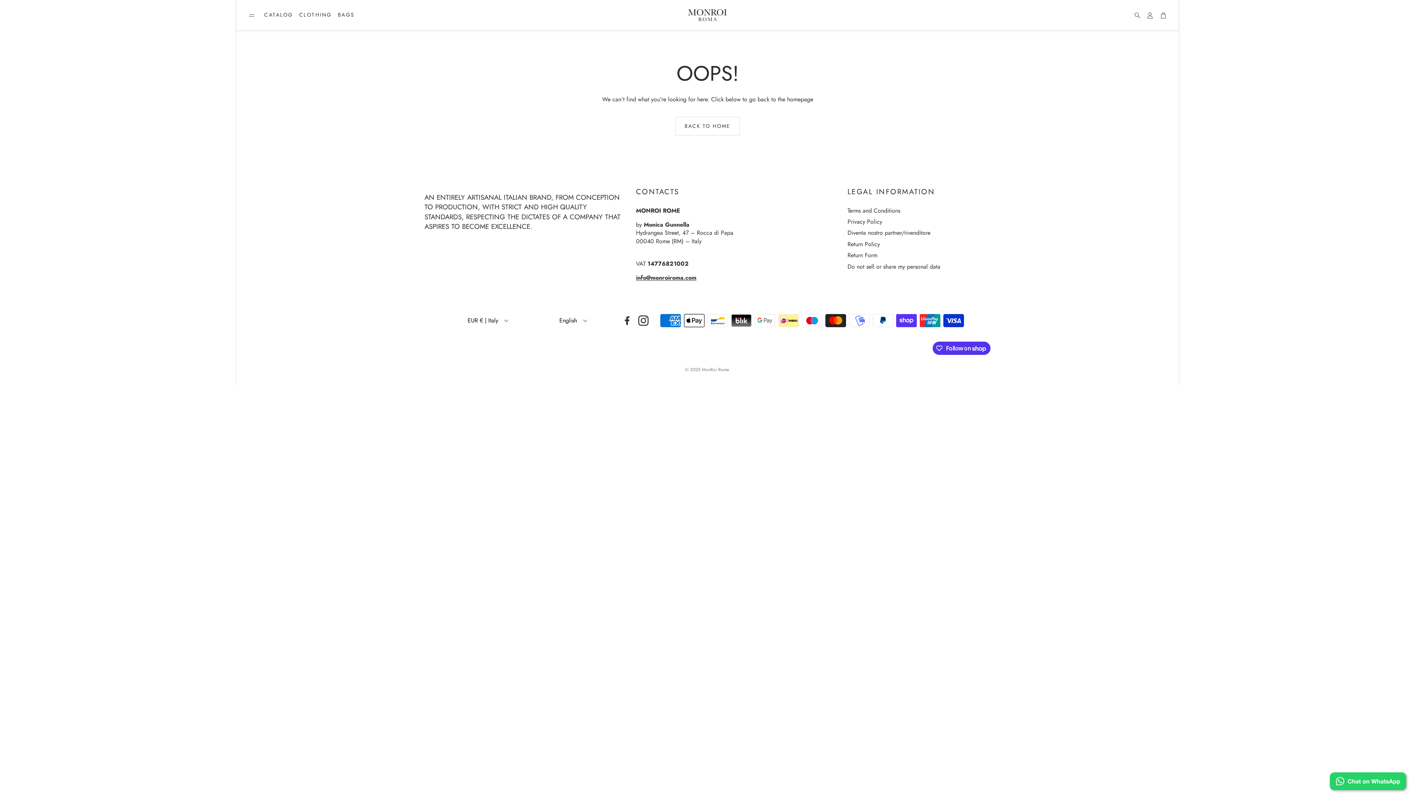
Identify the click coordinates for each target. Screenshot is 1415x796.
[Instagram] (643, 320)
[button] (251, 15)
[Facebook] (627, 320)
